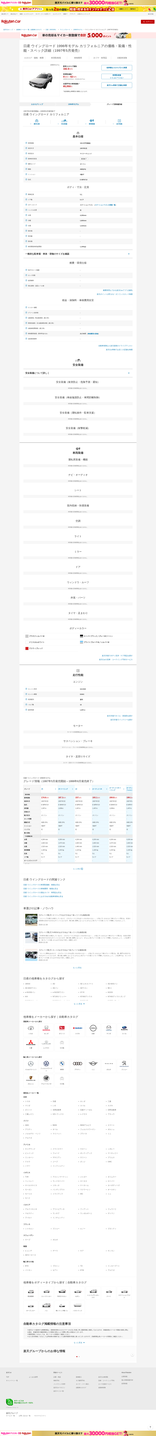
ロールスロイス (31, 1185)
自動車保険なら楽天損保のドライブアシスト (115, 346)
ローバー (111, 1181)
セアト (55, 1270)
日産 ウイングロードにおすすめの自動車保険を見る (43, 896)
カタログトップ (37, 104)
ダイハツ (28, 1110)
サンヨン (111, 1251)
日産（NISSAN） (51, 29)
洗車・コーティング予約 (106, 1380)
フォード (56, 1153)
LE (76, 789)
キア (82, 1251)
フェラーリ (112, 1209)
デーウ (55, 1251)
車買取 (56, 58)
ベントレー (29, 1181)
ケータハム (84, 1185)
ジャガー (83, 1177)
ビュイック (29, 1153)
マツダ (27, 1106)
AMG (27, 1125)
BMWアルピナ (85, 1125)
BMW (55, 1125)
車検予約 (56, 1380)
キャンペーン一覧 (12, 1380)
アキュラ (111, 1114)
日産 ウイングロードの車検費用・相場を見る (40, 889)
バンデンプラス (59, 1190)
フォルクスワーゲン (88, 1129)
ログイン (149, 22)
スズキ (110, 1106)
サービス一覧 (10, 1416)
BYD (27, 1266)
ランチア (56, 1213)
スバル (82, 1106)
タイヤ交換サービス (105, 1384)
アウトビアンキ (59, 1209)
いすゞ (55, 1106)
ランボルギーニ (86, 1213)
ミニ (109, 1134)
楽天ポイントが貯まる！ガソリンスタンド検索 (115, 294)
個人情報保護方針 (127, 1380)
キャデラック (30, 1149)
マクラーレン (85, 1190)
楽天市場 (150, 14)
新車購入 (79, 1377)
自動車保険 (102, 1387)
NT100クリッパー (59, 996)
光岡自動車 (57, 1110)
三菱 (109, 1101)
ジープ (55, 1162)
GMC (110, 1162)
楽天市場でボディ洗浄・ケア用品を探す (117, 656)
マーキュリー (113, 1153)
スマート (111, 1125)
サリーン (83, 1157)
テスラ (27, 1162)
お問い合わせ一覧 (24, 1416)
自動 (122, 58)
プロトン (56, 1266)
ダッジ (82, 1162)
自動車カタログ (81, 1387)
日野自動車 (112, 1110)
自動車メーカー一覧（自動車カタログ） (29, 29)
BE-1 (110, 988)
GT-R (82, 992)
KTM (82, 1270)
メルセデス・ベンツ (32, 1134)
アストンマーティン (60, 1177)
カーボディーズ (114, 1185)
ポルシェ (111, 1129)
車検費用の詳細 (93, 334)
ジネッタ (56, 1185)
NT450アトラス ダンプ (116, 996)
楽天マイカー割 (59, 1391)
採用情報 (124, 1383)
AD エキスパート (86, 984)
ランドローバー (59, 1181)
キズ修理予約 (80, 1380)
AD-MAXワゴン (31, 988)
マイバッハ (57, 1134)
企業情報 (124, 1376)
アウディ (28, 1129)
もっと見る (76, 869)
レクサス (83, 1114)
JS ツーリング (63, 789)
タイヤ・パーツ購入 (82, 1384)
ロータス (83, 1181)
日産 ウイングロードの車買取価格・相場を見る (41, 885)
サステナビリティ (40, 1416)
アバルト (28, 1218)
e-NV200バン (30, 992)
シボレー (111, 1149)
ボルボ (55, 1240)
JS (42, 789)
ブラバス (83, 1134)
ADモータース (30, 1255)
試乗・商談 (57, 1377)
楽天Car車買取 (103, 1377)
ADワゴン (84, 988)
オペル (55, 1129)
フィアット (84, 1209)
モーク (27, 1198)
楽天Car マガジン (59, 1387)
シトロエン (29, 1229)
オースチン (112, 1190)
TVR (27, 1177)
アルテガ (28, 1138)
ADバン (55, 988)
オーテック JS (97, 789)
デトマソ (111, 1213)
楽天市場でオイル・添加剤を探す (120, 716)
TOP (7, 1377)
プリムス (111, 1157)
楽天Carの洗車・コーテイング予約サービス (116, 659)
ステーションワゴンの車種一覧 (105, 205)
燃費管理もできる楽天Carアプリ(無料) (118, 290)
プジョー (56, 1229)
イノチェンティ (59, 1218)
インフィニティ (59, 1166)
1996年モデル (78, 29)
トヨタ (27, 1101)
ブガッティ (112, 1229)
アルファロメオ (31, 1209)
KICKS (110, 992)
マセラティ (29, 1213)
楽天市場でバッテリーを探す (121, 720)
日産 (54, 1101)
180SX (27, 984)
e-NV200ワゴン (59, 992)
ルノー (82, 1229)
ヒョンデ (28, 1251)
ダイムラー (112, 1177)
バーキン (28, 1270)
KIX (26, 996)
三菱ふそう (29, 1114)
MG (81, 1194)
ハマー (27, 1166)
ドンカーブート (114, 1266)
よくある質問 (33, 1377)
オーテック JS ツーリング (115, 789)
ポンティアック (86, 1153)
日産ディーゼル (86, 1110)
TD (81, 1266)
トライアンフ (58, 1194)
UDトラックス (58, 1114)
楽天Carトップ (8, 29)
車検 (78, 58)
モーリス (28, 1194)
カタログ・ (34, 58)
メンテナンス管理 (59, 1384)
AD (54, 984)
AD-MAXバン (113, 984)
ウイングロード (65, 29)
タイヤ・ (100, 58)
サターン (83, 1149)
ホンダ (82, 1101)
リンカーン (29, 1157)
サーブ (27, 1240)
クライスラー (58, 1149)
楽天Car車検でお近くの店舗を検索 (119, 350)
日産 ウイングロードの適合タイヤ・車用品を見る (42, 892)
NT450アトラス (86, 996)
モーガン (28, 1190)
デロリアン (57, 1157)
